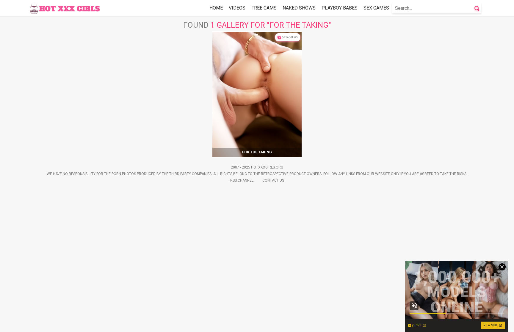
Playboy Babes (340, 8)
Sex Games (376, 8)
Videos (237, 8)
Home (216, 8)
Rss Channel (241, 180)
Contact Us (273, 180)
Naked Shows (299, 8)
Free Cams (264, 8)
